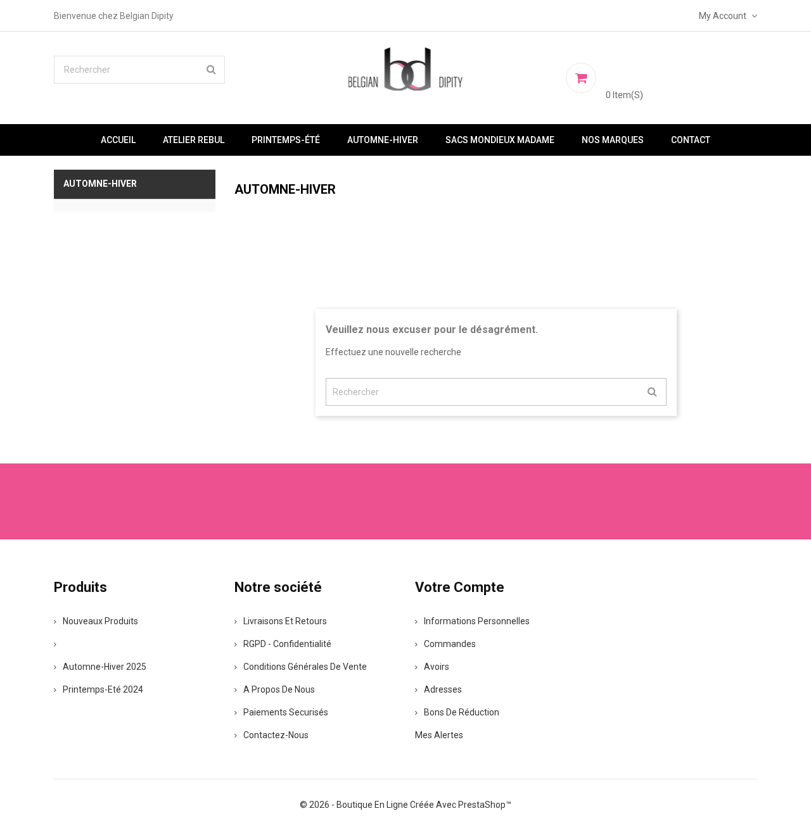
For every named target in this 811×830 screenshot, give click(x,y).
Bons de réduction (461, 712)
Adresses (443, 689)
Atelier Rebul (193, 140)
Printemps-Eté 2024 (103, 689)
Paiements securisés (285, 712)
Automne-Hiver (382, 140)
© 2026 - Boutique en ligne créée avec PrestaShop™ (405, 805)
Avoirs (436, 667)
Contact (690, 140)
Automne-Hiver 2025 (104, 667)
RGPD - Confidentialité (287, 644)
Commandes (450, 644)
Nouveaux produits (100, 621)
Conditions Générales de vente (305, 667)
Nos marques (613, 140)
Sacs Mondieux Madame (499, 140)
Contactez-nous (276, 735)
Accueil (118, 140)
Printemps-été (286, 140)
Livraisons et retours (285, 621)
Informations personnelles (477, 621)
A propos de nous (279, 689)
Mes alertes (439, 735)
